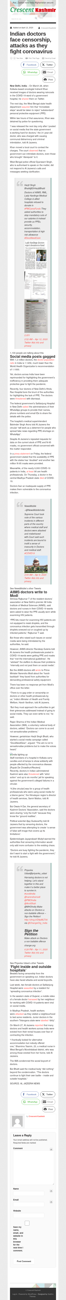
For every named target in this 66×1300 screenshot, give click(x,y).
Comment (18, 1148)
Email (16, 1199)
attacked (19, 1013)
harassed (32, 999)
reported (39, 1025)
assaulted (28, 987)
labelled (44, 1020)
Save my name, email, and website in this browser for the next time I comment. (18, 1238)
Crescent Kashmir (48, 28)
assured (26, 106)
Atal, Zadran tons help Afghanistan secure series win (33, 4)
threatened (20, 398)
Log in (15, 1294)
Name (16, 1188)
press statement (22, 453)
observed (33, 150)
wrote (38, 670)
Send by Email (50, 58)
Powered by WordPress (27, 1294)
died (42, 477)
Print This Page (34, 58)
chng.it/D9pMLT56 (36, 919)
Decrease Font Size (11, 58)
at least (30, 471)
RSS (41, 16)
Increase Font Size (14, 58)
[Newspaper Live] (33, 10)
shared (25, 98)
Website (17, 1210)
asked (26, 406)
